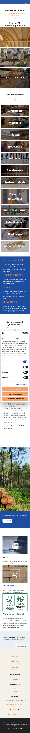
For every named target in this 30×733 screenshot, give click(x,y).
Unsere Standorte (21, 646)
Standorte (22, 640)
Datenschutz (15, 689)
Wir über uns (15, 678)
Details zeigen (20, 384)
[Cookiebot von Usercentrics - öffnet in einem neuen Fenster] (21, 333)
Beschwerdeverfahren (15, 714)
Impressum (15, 691)
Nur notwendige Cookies (15, 399)
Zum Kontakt (7, 520)
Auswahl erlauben (15, 394)
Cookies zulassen (15, 389)
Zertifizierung (15, 679)
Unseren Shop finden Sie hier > (15, 704)
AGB (15, 688)
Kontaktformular (15, 669)
